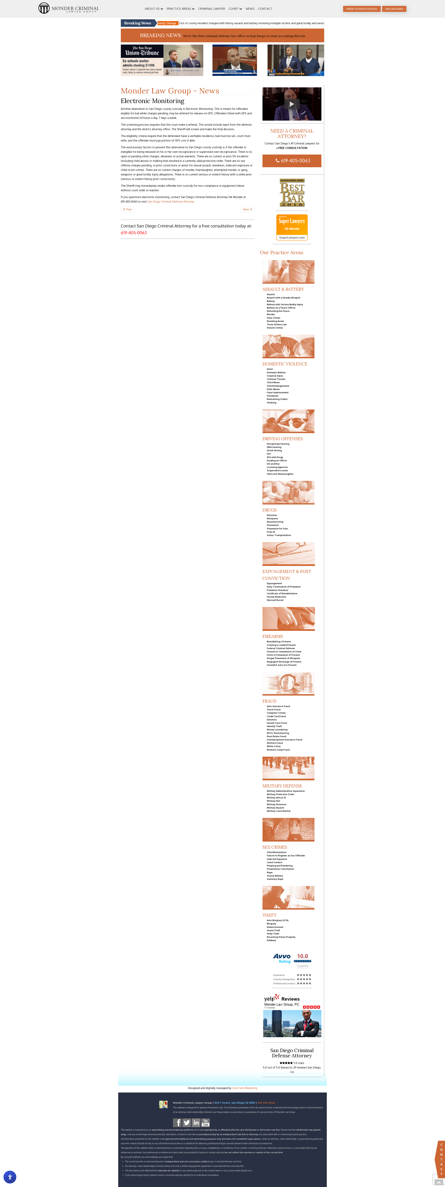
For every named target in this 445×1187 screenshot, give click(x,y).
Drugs (269, 510)
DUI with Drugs (275, 457)
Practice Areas (179, 8)
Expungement (274, 583)
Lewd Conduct (274, 862)
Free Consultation (362, 9)
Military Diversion (276, 804)
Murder (271, 314)
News (250, 8)
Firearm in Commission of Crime (284, 651)
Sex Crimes (274, 847)
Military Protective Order (280, 794)
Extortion (272, 719)
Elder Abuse (273, 389)
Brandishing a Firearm (279, 641)
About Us (152, 8)
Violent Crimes (275, 327)
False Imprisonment (278, 392)
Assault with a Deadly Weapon (283, 297)
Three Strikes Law (277, 324)
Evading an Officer (277, 460)
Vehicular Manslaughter (280, 473)
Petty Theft (273, 933)
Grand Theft (273, 930)
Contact (265, 8)
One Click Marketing (244, 1088)
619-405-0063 (295, 160)
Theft (269, 915)
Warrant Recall (275, 600)
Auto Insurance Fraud (278, 706)
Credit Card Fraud (276, 716)
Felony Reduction (276, 596)
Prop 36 (271, 531)
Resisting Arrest (275, 321)
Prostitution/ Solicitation (280, 868)
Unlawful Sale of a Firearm (282, 665)
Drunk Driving (274, 450)
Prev (129, 209)
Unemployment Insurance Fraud (284, 739)
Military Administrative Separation (286, 791)
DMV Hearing (274, 447)
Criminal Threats (276, 379)
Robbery (271, 940)
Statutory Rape (275, 879)
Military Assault (275, 807)
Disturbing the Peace (278, 311)
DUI (269, 453)
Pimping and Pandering (279, 865)
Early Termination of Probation (284, 586)
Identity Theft (274, 726)
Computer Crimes (276, 712)
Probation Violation (277, 590)
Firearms (272, 636)
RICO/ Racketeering (278, 733)
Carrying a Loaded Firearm (281, 645)
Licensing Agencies (277, 467)
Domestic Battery (276, 372)
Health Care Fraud (277, 722)
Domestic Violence (284, 364)
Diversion (272, 515)
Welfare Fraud (275, 743)
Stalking (271, 402)
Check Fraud (273, 709)
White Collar (274, 746)
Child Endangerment (278, 385)
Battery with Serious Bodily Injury (285, 304)
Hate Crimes (273, 317)
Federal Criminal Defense (281, 648)
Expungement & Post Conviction (286, 575)
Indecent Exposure (277, 859)
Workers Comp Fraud (278, 749)
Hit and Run (273, 463)
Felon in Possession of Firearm (283, 654)
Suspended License (277, 470)
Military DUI (273, 800)
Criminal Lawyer (211, 8)
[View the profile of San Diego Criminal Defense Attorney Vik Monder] (292, 227)
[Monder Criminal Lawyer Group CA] (68, 8)
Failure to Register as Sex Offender (286, 855)
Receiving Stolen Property (281, 937)
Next (246, 209)
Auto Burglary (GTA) (277, 920)
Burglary (271, 923)
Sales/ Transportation (279, 535)
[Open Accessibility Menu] (9, 1177)
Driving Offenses (282, 438)
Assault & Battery (283, 289)
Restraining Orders (277, 399)
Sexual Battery (275, 875)
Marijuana (272, 518)
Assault (271, 294)
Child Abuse (273, 382)
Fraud (269, 701)
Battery (271, 301)
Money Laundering (277, 729)
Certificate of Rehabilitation (282, 593)
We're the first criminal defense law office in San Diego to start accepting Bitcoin (244, 36)
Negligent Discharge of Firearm (284, 661)
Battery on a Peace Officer (281, 307)
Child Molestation (276, 852)
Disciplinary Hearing (278, 443)
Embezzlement (275, 927)
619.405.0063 (394, 9)
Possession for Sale (277, 528)
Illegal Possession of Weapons (283, 658)
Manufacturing (275, 521)
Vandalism (272, 395)
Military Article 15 (276, 797)
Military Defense (282, 786)
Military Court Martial (279, 811)
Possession (273, 525)
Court (234, 8)
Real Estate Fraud (276, 736)
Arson (270, 369)
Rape (270, 872)
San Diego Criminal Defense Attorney (170, 201)
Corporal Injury (275, 375)
